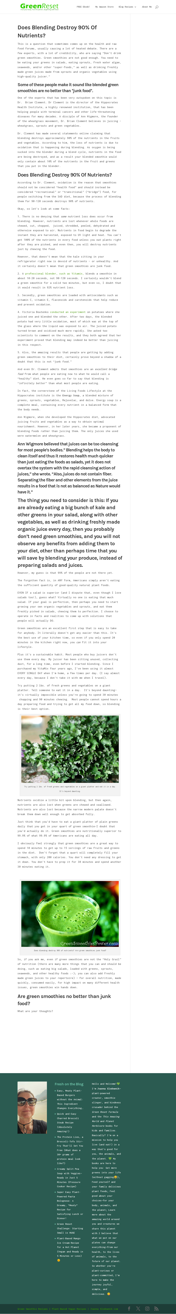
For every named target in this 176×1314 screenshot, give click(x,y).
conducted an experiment (68, 311)
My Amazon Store (104, 7)
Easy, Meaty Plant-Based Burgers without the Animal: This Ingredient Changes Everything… (70, 1099)
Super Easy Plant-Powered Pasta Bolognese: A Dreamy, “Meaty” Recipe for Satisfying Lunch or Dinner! (70, 1205)
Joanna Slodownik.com (104, 1308)
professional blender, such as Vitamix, (54, 273)
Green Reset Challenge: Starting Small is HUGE (70, 1228)
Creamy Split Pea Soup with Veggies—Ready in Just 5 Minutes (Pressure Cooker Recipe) (69, 1177)
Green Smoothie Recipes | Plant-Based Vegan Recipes (52, 1308)
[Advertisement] (46, 1042)
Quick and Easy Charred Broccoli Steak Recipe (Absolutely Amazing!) (68, 1122)
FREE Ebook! (83, 7)
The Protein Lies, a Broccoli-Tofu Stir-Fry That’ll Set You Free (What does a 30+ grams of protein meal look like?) (70, 1150)
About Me (147, 7)
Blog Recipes (126, 7)
